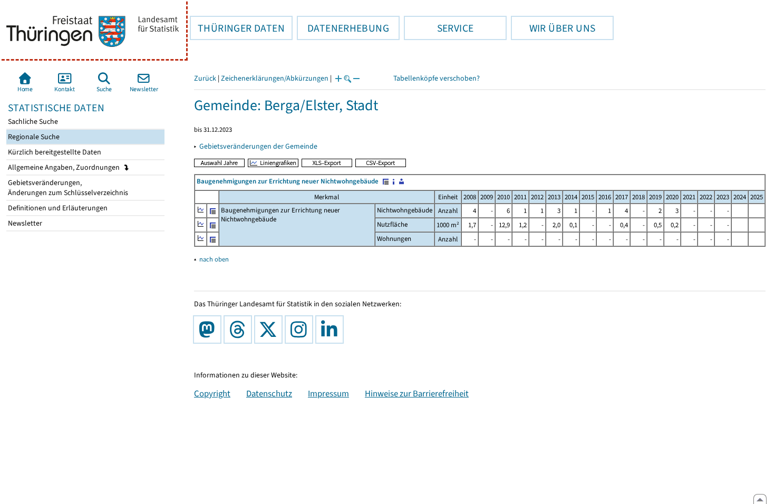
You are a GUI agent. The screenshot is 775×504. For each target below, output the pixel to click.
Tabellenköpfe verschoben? (436, 78)
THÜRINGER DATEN (237, 28)
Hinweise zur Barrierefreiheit (417, 393)
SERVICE (438, 28)
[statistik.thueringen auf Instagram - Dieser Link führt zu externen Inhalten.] (301, 329)
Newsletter (24, 223)
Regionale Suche (33, 137)
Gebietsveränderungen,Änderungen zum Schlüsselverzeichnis (67, 188)
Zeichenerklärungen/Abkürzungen (274, 78)
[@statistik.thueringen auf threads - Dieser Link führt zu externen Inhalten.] (240, 329)
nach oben (214, 259)
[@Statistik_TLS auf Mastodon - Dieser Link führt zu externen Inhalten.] (209, 329)
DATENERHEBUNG (343, 28)
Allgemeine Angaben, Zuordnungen (64, 167)
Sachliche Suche (32, 122)
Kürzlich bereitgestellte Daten (53, 152)
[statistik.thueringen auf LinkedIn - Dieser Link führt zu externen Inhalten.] (331, 329)
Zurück (205, 78)
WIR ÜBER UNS (553, 28)
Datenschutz (269, 393)
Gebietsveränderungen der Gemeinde (258, 146)
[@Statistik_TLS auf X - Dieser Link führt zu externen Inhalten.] (270, 329)
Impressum (328, 393)
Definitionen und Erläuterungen (57, 208)
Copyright (212, 393)
